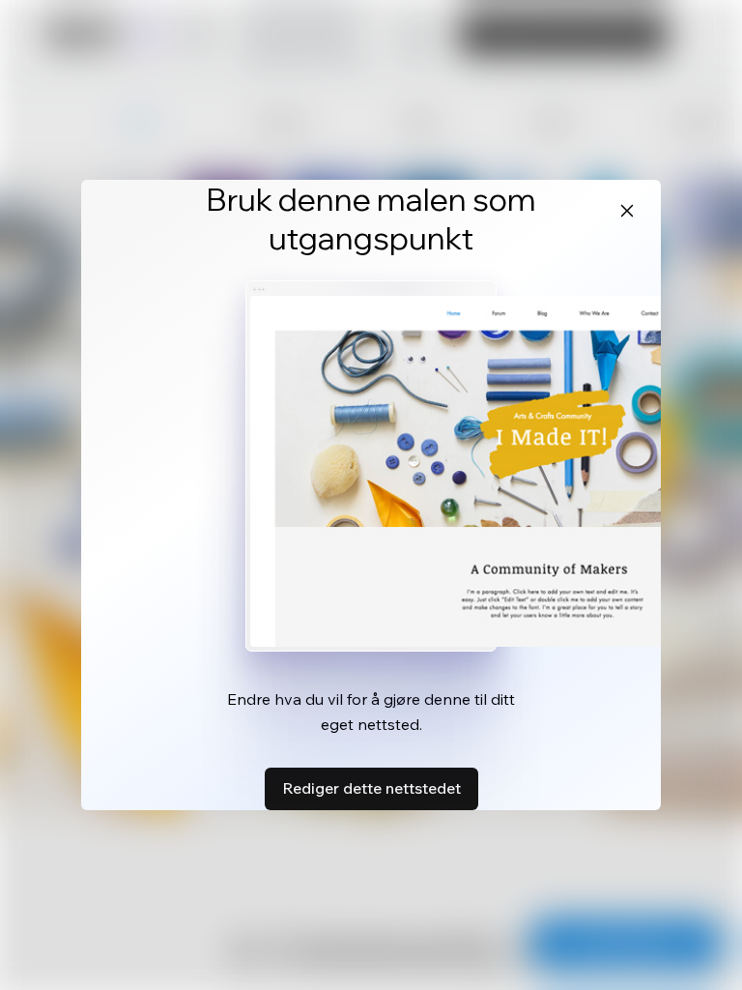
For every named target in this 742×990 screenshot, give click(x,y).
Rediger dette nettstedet (371, 788)
